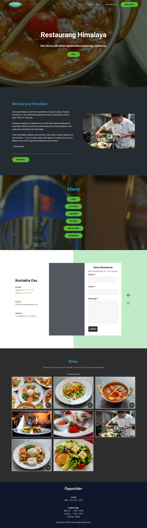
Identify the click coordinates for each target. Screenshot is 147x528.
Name (92, 274)
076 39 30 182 (25, 293)
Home (90, 4)
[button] (101, 4)
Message (93, 298)
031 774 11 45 (27, 290)
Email (91, 286)
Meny (98, 4)
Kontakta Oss (111, 4)
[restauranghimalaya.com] (15, 4)
